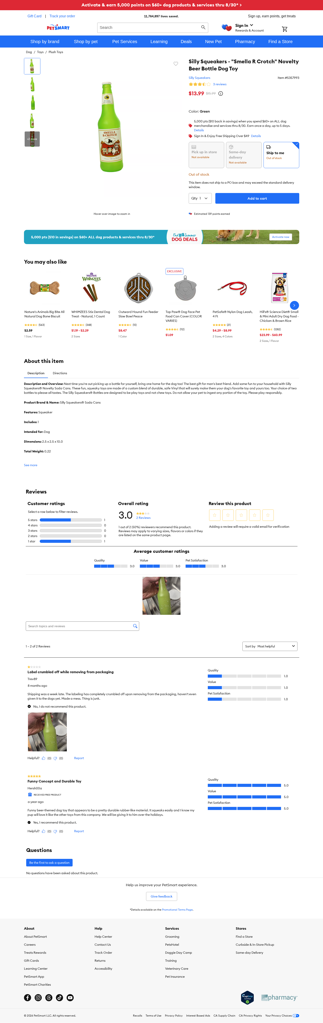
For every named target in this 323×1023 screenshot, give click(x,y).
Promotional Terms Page (177, 909)
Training (171, 961)
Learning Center (36, 969)
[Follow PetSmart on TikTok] (59, 997)
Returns (100, 961)
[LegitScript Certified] (247, 998)
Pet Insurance (175, 977)
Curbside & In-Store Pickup (255, 945)
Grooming (172, 937)
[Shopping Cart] (290, 29)
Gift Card (35, 16)
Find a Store (244, 937)
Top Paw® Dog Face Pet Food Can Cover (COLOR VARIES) (184, 316)
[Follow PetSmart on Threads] (48, 997)
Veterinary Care (176, 969)
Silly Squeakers (199, 78)
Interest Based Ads (198, 1015)
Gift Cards (31, 961)
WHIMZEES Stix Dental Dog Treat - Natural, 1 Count (90, 314)
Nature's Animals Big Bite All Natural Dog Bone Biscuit (44, 314)
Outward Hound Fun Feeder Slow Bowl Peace (138, 314)
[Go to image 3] (32, 102)
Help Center (103, 937)
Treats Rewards (35, 953)
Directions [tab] (60, 373)
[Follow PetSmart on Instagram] (38, 997)
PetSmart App (34, 977)
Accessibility (103, 969)
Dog (29, 52)
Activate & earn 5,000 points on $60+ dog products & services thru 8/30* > (161, 5)
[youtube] (70, 997)
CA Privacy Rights (250, 1015)
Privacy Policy (174, 1015)
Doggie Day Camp (178, 953)
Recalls (137, 1015)
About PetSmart (35, 937)
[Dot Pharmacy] (279, 997)
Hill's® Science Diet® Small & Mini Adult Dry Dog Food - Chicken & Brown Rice (279, 316)
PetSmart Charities (37, 985)
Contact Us (103, 945)
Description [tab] (36, 373)
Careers (30, 945)
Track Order (103, 953)
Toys (40, 52)
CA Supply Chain (224, 1015)
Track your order (62, 16)
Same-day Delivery (249, 953)
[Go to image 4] (32, 121)
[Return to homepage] (58, 27)
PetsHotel (172, 945)
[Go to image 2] (32, 84)
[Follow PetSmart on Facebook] (27, 997)
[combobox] (152, 27)
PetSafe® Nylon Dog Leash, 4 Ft (233, 314)
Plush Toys (56, 52)
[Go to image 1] (32, 66)
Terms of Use (153, 1015)
